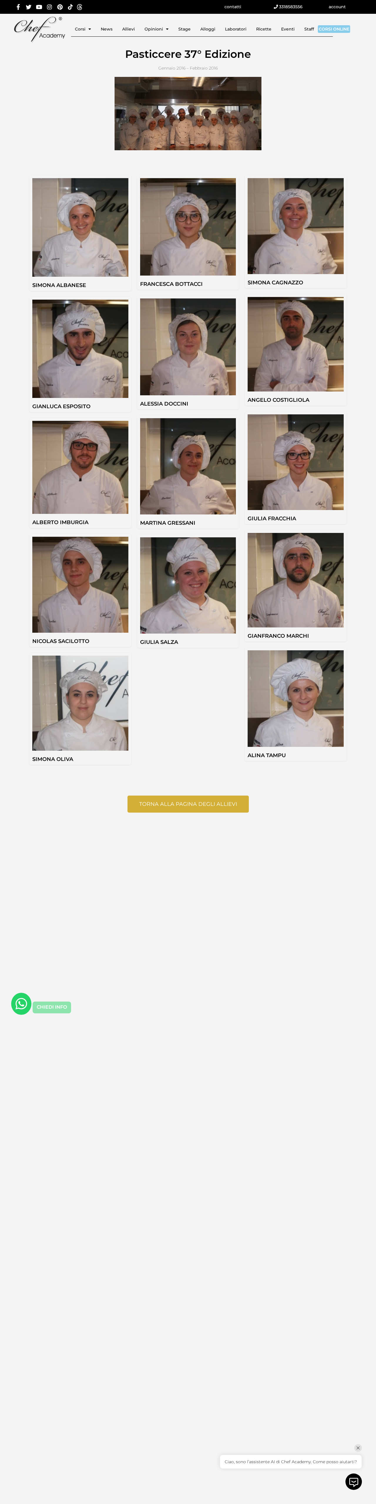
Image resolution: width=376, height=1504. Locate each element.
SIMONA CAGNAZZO (275, 282)
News (107, 29)
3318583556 (290, 6)
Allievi (128, 29)
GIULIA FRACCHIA (272, 518)
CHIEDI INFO (52, 1007)
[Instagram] (49, 7)
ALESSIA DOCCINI (164, 404)
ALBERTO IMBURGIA (60, 522)
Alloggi (207, 29)
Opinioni (154, 29)
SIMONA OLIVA (52, 759)
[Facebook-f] (18, 7)
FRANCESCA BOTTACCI (171, 284)
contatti (232, 6)
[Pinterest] (60, 7)
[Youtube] (39, 7)
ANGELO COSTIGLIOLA (278, 400)
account (337, 6)
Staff (309, 29)
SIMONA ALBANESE (59, 285)
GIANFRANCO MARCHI (278, 636)
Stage (184, 29)
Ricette (263, 29)
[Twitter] (29, 7)
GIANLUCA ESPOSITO (61, 406)
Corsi (80, 29)
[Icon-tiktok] (70, 7)
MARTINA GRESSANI (167, 523)
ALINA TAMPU (267, 755)
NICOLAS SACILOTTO (60, 641)
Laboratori (235, 29)
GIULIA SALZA (159, 642)
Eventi (288, 29)
